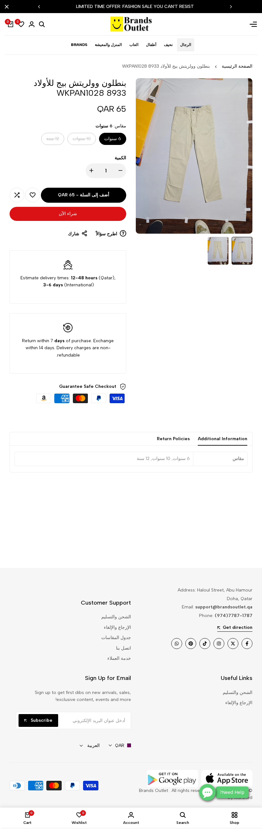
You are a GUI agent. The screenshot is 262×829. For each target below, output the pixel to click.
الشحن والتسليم (116, 617)
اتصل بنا (123, 648)
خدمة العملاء (119, 658)
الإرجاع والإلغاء (117, 627)
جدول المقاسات (116, 637)
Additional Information (222, 438)
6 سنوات (112, 138)
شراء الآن (68, 213)
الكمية (120, 158)
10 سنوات (82, 140)
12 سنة (52, 140)
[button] (32, 195)
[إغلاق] (8, 7)
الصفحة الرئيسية (237, 66)
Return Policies (173, 438)
